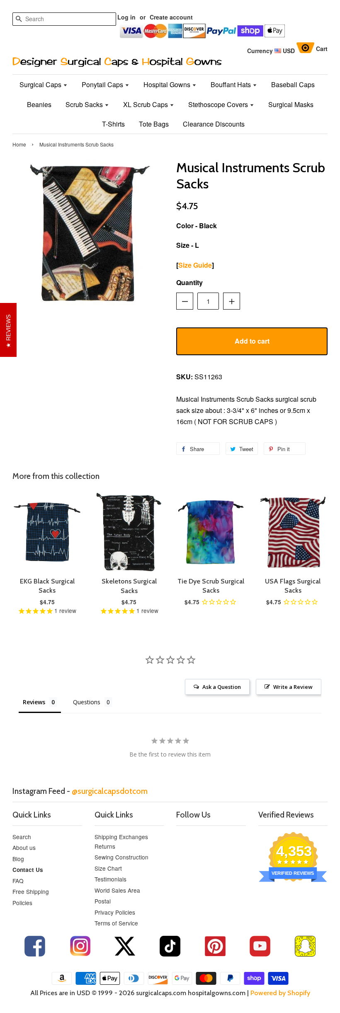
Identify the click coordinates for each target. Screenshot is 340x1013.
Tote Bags (154, 124)
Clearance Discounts (214, 124)
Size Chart (108, 868)
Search (21, 836)
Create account (171, 17)
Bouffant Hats (232, 84)
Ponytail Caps (103, 84)
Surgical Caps (41, 84)
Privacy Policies (115, 912)
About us (24, 847)
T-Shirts (113, 124)
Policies (22, 902)
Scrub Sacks (85, 104)
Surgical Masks (290, 104)
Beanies (39, 104)
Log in (126, 17)
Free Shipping (30, 891)
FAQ (18, 880)
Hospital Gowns (167, 84)
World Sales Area (117, 890)
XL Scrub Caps (146, 104)
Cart (322, 48)
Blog (18, 858)
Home (19, 144)
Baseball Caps (293, 84)
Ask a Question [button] (221, 687)
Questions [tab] (86, 702)
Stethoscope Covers (219, 104)
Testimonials (110, 879)
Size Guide (195, 265)
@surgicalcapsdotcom (110, 791)
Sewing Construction (121, 857)
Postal (103, 901)
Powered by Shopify (280, 993)
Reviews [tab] (34, 702)
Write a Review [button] (293, 687)
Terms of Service (116, 923)
